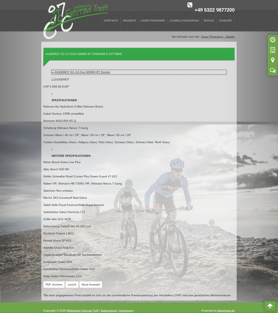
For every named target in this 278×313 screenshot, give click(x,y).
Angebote (129, 20)
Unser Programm (153, 20)
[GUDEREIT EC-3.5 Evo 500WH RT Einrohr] (139, 72)
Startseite (111, 20)
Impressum (126, 310)
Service (209, 20)
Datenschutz (109, 310)
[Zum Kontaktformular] (272, 71)
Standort (225, 20)
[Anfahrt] (272, 61)
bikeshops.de (226, 310)
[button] (270, 306)
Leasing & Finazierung (184, 20)
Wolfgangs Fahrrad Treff (82, 310)
